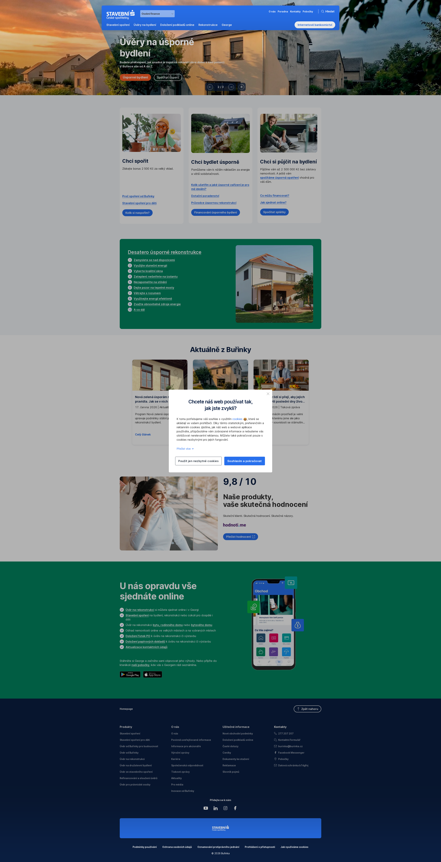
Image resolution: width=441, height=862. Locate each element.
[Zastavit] (241, 87)
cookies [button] (237, 419)
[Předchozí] (210, 87)
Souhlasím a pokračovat (244, 461)
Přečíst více (184, 448)
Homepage (126, 708)
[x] (268, 393)
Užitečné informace (236, 727)
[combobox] (157, 13)
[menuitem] (118, 25)
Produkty (126, 727)
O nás (175, 727)
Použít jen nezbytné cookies (198, 461)
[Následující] (231, 87)
